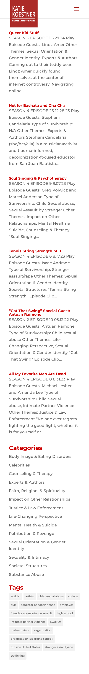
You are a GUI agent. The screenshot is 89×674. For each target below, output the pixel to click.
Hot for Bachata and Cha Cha (37, 105)
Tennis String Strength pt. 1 (35, 251)
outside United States (25, 647)
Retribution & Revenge (31, 533)
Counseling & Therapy (31, 473)
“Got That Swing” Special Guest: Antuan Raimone (39, 313)
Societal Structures (28, 565)
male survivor (20, 630)
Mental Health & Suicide (33, 525)
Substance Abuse (26, 574)
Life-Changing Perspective (35, 516)
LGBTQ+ (55, 621)
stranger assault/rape (59, 647)
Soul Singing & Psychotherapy (38, 178)
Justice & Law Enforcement (36, 508)
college (73, 596)
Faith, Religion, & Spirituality (37, 490)
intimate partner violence (28, 621)
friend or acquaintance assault (31, 613)
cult (13, 605)
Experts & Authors (27, 482)
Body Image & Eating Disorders (40, 456)
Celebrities (19, 465)
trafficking (18, 655)
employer (66, 605)
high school (65, 613)
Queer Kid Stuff (24, 33)
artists (29, 596)
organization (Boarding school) (32, 638)
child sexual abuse (51, 596)
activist (16, 596)
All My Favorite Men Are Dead (37, 374)
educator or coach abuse (38, 605)
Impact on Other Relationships (39, 499)
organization (43, 630)
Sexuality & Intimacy (29, 557)
